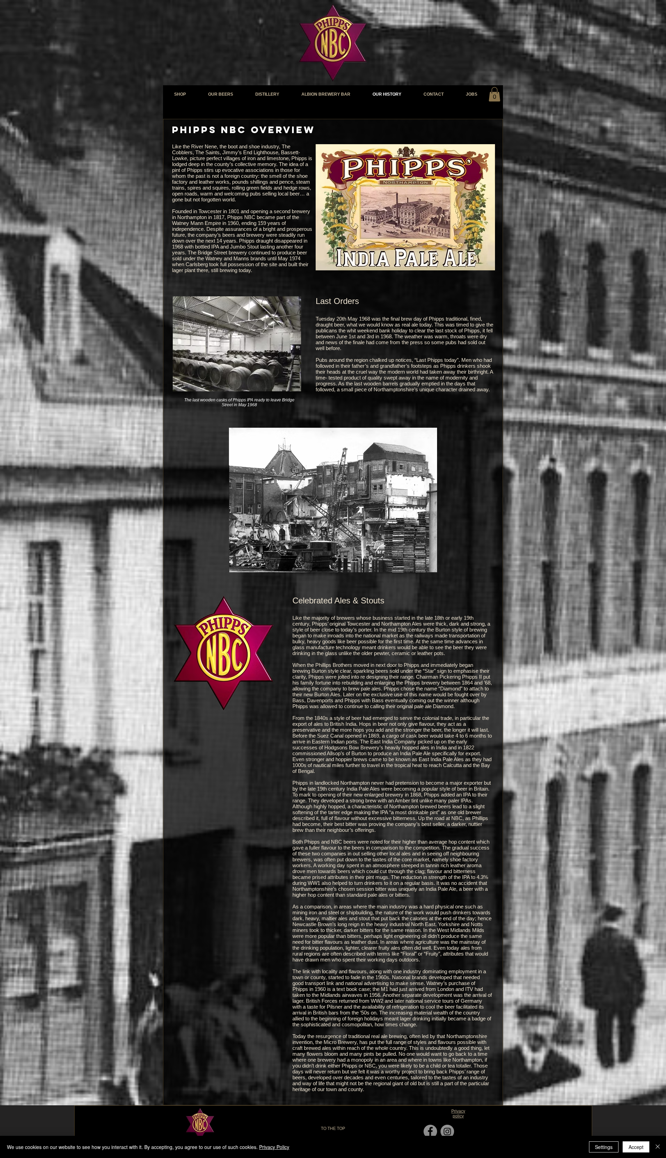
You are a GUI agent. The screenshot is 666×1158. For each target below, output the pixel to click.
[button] (494, 94)
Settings (604, 1146)
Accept (636, 1146)
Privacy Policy (274, 1146)
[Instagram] (447, 1131)
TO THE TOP (333, 1128)
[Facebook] (430, 1131)
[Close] (658, 1146)
